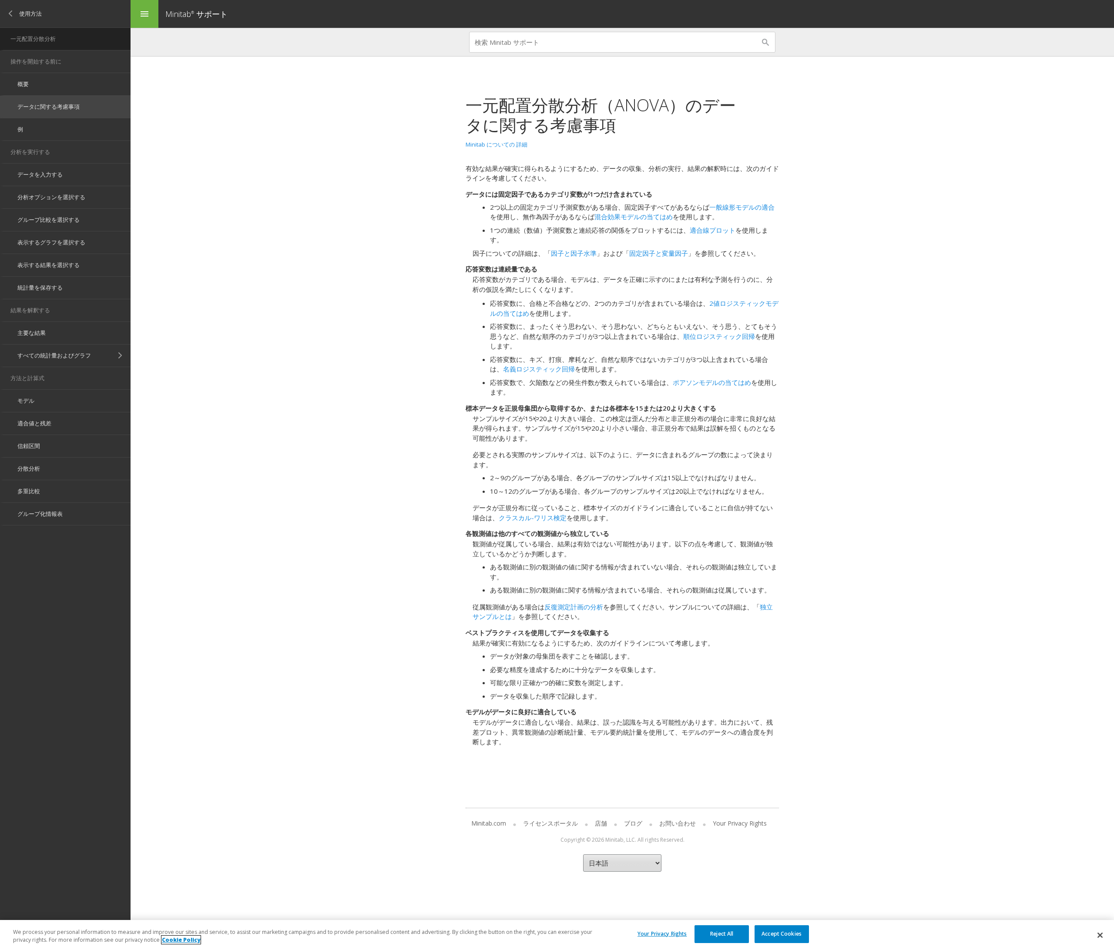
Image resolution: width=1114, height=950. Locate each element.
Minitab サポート (196, 14)
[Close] (1100, 935)
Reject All (721, 933)
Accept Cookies (782, 933)
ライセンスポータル (550, 823)
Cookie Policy (181, 939)
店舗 (601, 823)
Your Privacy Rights (662, 933)
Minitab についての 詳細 (496, 144)
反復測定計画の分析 (573, 606)
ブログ (633, 823)
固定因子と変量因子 (658, 253)
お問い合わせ (677, 823)
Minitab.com (488, 823)
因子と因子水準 (574, 253)
